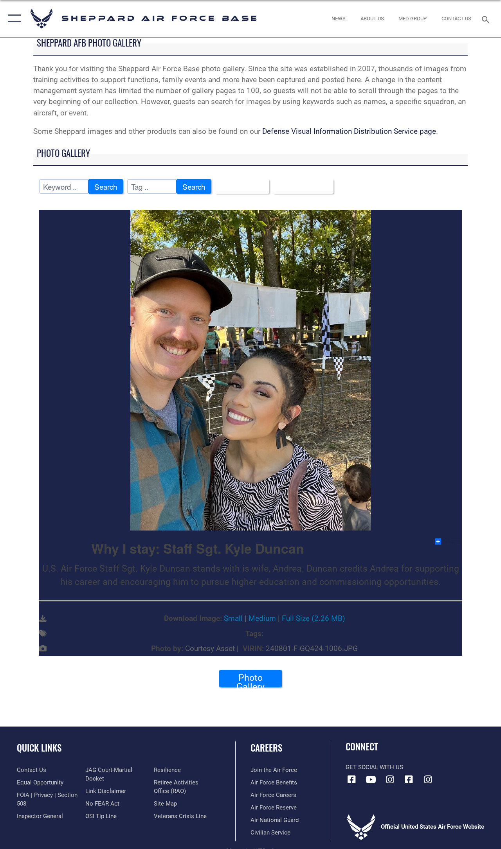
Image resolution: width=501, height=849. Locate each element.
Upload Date (300, 186)
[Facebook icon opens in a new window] (351, 779)
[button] (12, 18)
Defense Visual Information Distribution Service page (349, 131)
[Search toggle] (487, 18)
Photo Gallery (250, 680)
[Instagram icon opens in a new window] (390, 779)
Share (452, 541)
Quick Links (39, 747)
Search (105, 186)
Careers (266, 747)
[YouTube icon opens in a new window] (371, 779)
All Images (239, 186)
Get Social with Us (374, 767)
